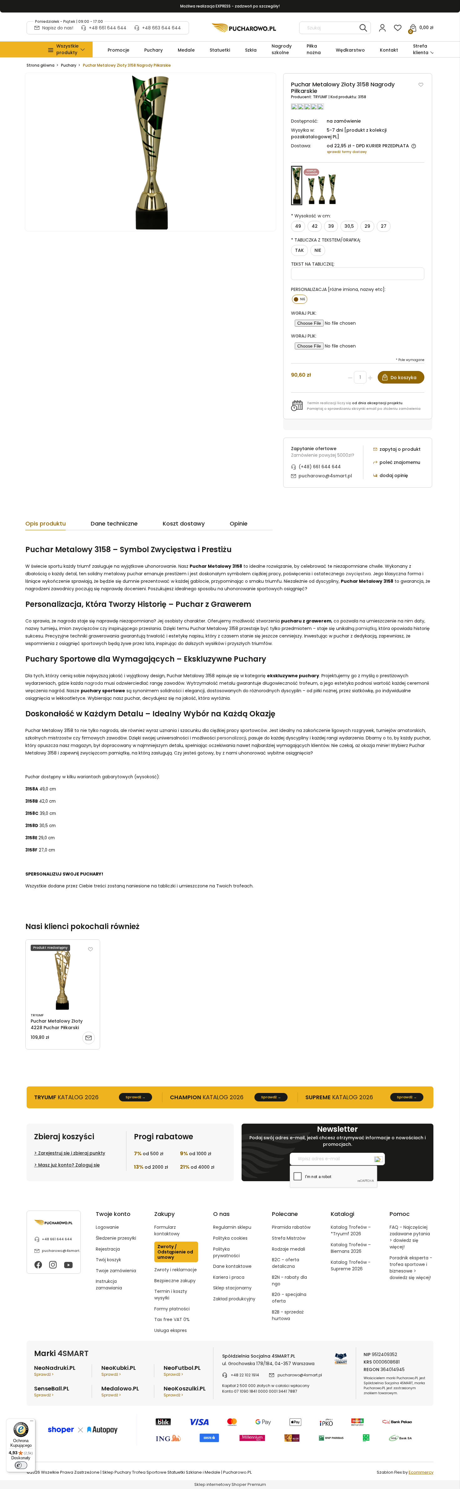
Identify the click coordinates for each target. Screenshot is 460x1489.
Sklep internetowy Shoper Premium (230, 1484)
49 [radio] (298, 226)
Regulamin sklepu (232, 1227)
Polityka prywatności (226, 1252)
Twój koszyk (108, 1260)
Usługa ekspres (170, 1330)
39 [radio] (331, 226)
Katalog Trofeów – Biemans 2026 (351, 1248)
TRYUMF (320, 96)
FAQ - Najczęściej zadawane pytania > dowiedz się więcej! (410, 1237)
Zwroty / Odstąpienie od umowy (175, 1251)
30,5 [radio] (349, 226)
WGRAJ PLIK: (303, 313)
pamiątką (365, 628)
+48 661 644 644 (107, 28)
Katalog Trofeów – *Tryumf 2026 (351, 1230)
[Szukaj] (363, 28)
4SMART (73, 1353)
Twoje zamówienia (116, 1271)
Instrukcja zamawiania (109, 1284)
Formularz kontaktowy (167, 1230)
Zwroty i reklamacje (175, 1270)
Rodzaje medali (288, 1249)
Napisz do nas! (57, 28)
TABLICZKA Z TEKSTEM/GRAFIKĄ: (326, 240)
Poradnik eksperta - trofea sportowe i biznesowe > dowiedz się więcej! (411, 1268)
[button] (67, 49)
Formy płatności (172, 1309)
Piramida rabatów (291, 1227)
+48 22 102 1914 (245, 1375)
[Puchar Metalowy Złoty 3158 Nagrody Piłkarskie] (296, 185)
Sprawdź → (135, 1097)
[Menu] (31, 1422)
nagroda (93, 683)
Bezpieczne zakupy (175, 1281)
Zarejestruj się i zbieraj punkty (71, 1153)
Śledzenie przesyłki (116, 1238)
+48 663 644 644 (161, 28)
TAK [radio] (299, 250)
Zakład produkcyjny (234, 1299)
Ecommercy (421, 1472)
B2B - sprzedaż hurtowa (288, 1315)
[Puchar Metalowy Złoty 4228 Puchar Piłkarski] (63, 977)
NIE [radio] (317, 250)
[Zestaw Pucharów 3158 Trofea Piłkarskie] (321, 185)
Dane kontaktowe (232, 1266)
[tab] (58, 525)
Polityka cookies (230, 1238)
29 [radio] (367, 226)
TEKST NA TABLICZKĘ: (313, 264)
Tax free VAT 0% (172, 1319)
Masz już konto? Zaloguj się (69, 1165)
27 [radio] (383, 226)
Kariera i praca (228, 1277)
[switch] (21, 1465)
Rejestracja (108, 1249)
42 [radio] (315, 226)
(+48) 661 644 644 (320, 467)
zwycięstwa (358, 574)
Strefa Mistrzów (288, 1238)
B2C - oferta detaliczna (285, 1263)
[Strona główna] (244, 28)
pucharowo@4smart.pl (325, 476)
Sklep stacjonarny (232, 1288)
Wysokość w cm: (311, 216)
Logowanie (107, 1227)
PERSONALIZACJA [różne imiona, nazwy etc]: (338, 289)
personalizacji (231, 738)
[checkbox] (299, 299)
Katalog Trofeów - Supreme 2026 (351, 1265)
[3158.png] (150, 152)
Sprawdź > (44, 1374)
